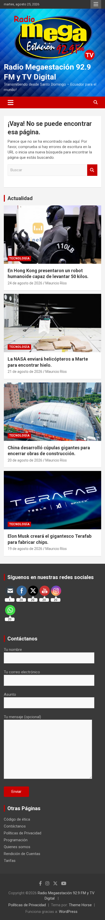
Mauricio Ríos (56, 283)
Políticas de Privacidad (22, 833)
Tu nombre (13, 649)
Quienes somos (17, 847)
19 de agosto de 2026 (25, 549)
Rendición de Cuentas (22, 853)
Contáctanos (15, 826)
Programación (16, 840)
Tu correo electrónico (22, 672)
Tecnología (19, 258)
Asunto (10, 694)
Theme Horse (80, 905)
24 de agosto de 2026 (25, 283)
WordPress (68, 911)
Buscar (92, 170)
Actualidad (20, 198)
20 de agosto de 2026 (25, 460)
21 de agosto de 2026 (25, 372)
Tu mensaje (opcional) (22, 717)
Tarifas (10, 860)
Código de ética (17, 819)
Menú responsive (95, 4)
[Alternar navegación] (10, 102)
